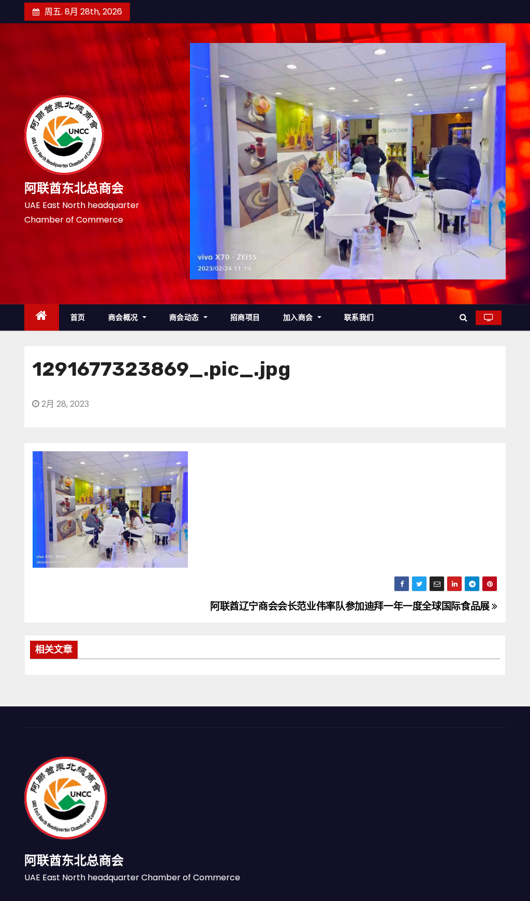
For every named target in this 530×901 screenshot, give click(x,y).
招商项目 (245, 317)
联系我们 (359, 317)
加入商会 (299, 317)
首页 (77, 317)
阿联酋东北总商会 (74, 188)
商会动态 (185, 317)
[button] (463, 317)
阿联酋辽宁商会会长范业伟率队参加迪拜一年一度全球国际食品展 (351, 606)
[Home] (41, 317)
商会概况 (124, 317)
